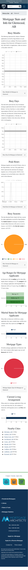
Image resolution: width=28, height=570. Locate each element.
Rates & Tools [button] (6, 507)
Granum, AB (7, 447)
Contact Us (9, 545)
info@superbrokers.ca (14, 530)
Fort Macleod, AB (8, 439)
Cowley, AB (7, 442)
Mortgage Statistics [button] (7, 512)
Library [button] (4, 503)
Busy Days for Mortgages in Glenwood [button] (12, 155)
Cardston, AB (7, 434)
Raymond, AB (7, 454)
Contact (11, 2)
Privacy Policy (11, 550)
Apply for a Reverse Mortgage (14, 540)
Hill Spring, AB (8, 432)
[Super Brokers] (4, 6)
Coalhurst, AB (7, 449)
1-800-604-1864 (15, 525)
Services (16, 2)
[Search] (19, 6)
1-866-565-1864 (15, 528)
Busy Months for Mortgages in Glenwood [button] (10, 93)
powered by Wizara (18, 552)
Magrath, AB (7, 444)
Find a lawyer (18, 545)
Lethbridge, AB (8, 451)
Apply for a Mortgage (14, 536)
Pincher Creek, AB (9, 437)
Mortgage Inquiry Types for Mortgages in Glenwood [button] (13, 389)
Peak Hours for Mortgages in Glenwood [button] (12, 207)
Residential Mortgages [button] (8, 499)
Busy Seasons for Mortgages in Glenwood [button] (10, 265)
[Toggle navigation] (24, 6)
